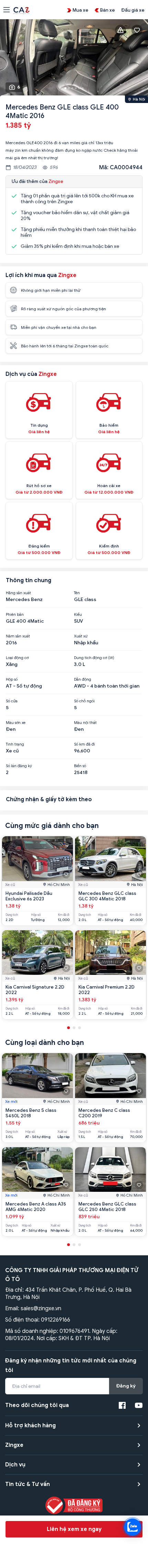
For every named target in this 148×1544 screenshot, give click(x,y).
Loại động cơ (17, 657)
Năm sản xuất (18, 636)
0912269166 (55, 1319)
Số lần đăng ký (19, 765)
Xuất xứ (80, 636)
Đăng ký (126, 1386)
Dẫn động (82, 679)
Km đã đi (64, 915)
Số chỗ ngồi (84, 701)
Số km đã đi (84, 744)
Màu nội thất (85, 722)
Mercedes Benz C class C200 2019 (104, 1113)
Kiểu (78, 614)
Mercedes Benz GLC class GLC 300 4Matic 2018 (107, 896)
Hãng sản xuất (18, 592)
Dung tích (12, 915)
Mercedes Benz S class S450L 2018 (31, 1113)
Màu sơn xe (15, 722)
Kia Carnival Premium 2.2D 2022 (106, 989)
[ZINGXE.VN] (21, 10)
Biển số (80, 765)
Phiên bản (15, 614)
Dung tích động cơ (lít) (94, 657)
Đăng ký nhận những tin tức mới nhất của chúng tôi (70, 1365)
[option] (74, 59)
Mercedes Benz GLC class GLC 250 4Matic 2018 (107, 1206)
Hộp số (12, 679)
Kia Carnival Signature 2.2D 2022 (35, 989)
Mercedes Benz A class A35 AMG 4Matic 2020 (36, 1206)
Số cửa (12, 701)
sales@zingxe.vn (41, 1308)
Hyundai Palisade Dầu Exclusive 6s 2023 (29, 896)
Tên (77, 592)
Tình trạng (15, 744)
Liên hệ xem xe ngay (74, 1529)
